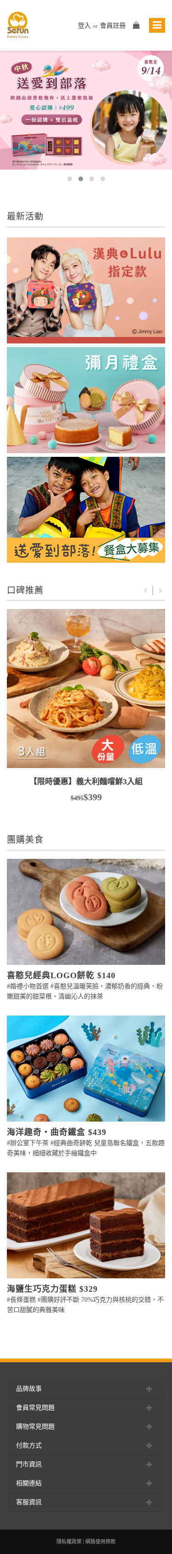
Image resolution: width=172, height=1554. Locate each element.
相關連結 (29, 1483)
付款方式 (29, 1445)
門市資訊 (29, 1464)
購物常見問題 (35, 1426)
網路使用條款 (100, 1541)
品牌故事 (29, 1388)
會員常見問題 (35, 1407)
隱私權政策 (69, 1541)
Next (160, 590)
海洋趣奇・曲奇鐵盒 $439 (56, 1132)
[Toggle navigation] (157, 25)
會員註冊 (113, 25)
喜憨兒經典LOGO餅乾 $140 (61, 975)
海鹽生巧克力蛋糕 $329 (52, 1289)
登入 (84, 25)
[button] (69, 178)
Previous (145, 590)
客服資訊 (29, 1502)
